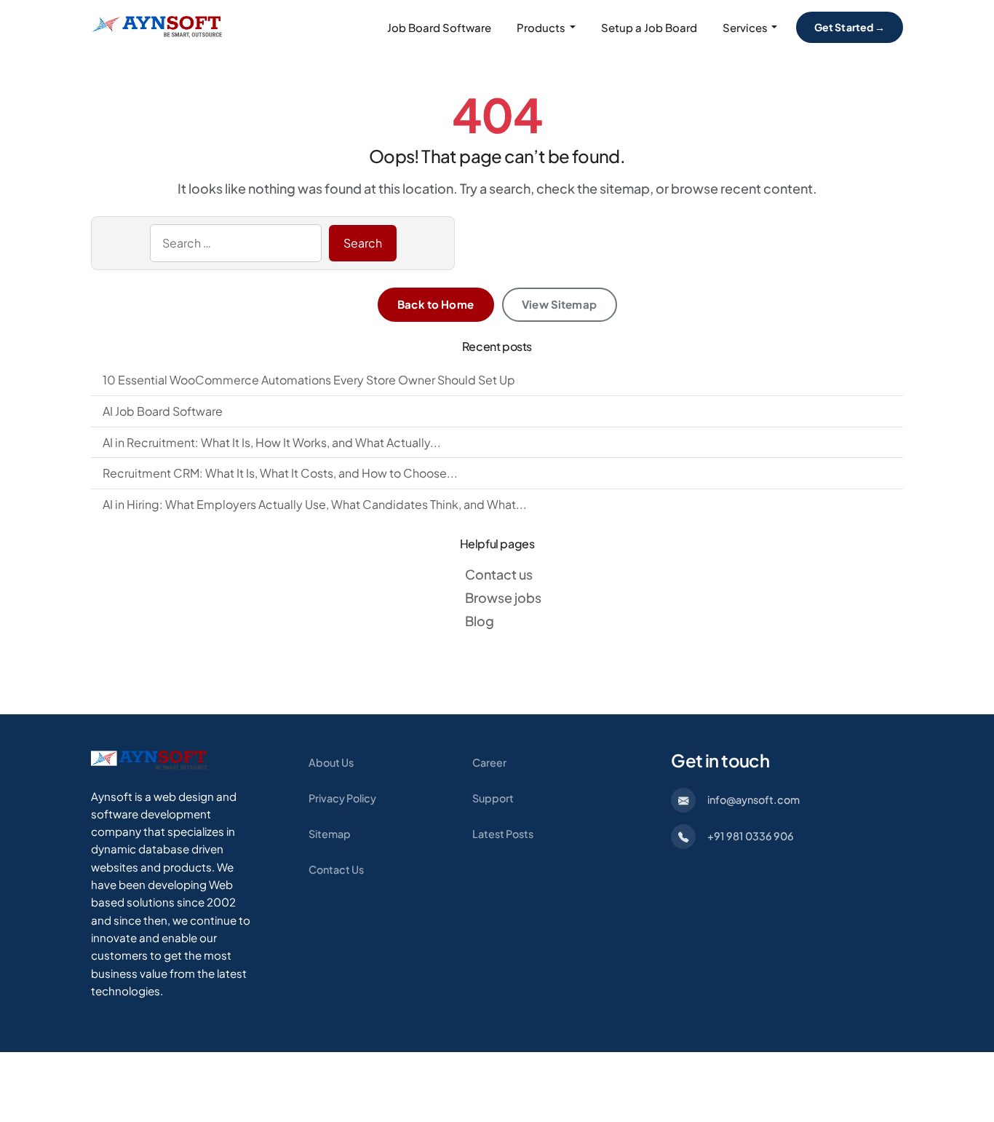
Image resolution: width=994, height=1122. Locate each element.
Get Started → (850, 26)
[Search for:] (236, 243)
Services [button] (745, 27)
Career (489, 762)
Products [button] (541, 27)
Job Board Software (439, 27)
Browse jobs (503, 597)
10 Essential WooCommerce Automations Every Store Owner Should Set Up (309, 379)
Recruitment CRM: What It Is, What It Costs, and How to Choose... (280, 473)
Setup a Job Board (649, 27)
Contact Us (336, 869)
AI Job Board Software (163, 411)
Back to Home (435, 304)
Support (493, 798)
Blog (479, 620)
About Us (331, 762)
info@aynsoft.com (753, 799)
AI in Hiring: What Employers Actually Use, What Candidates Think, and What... (315, 504)
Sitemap (330, 833)
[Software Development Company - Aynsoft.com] (149, 759)
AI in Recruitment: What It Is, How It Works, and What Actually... (272, 442)
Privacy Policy (342, 798)
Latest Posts (502, 833)
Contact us (499, 574)
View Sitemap (559, 304)
